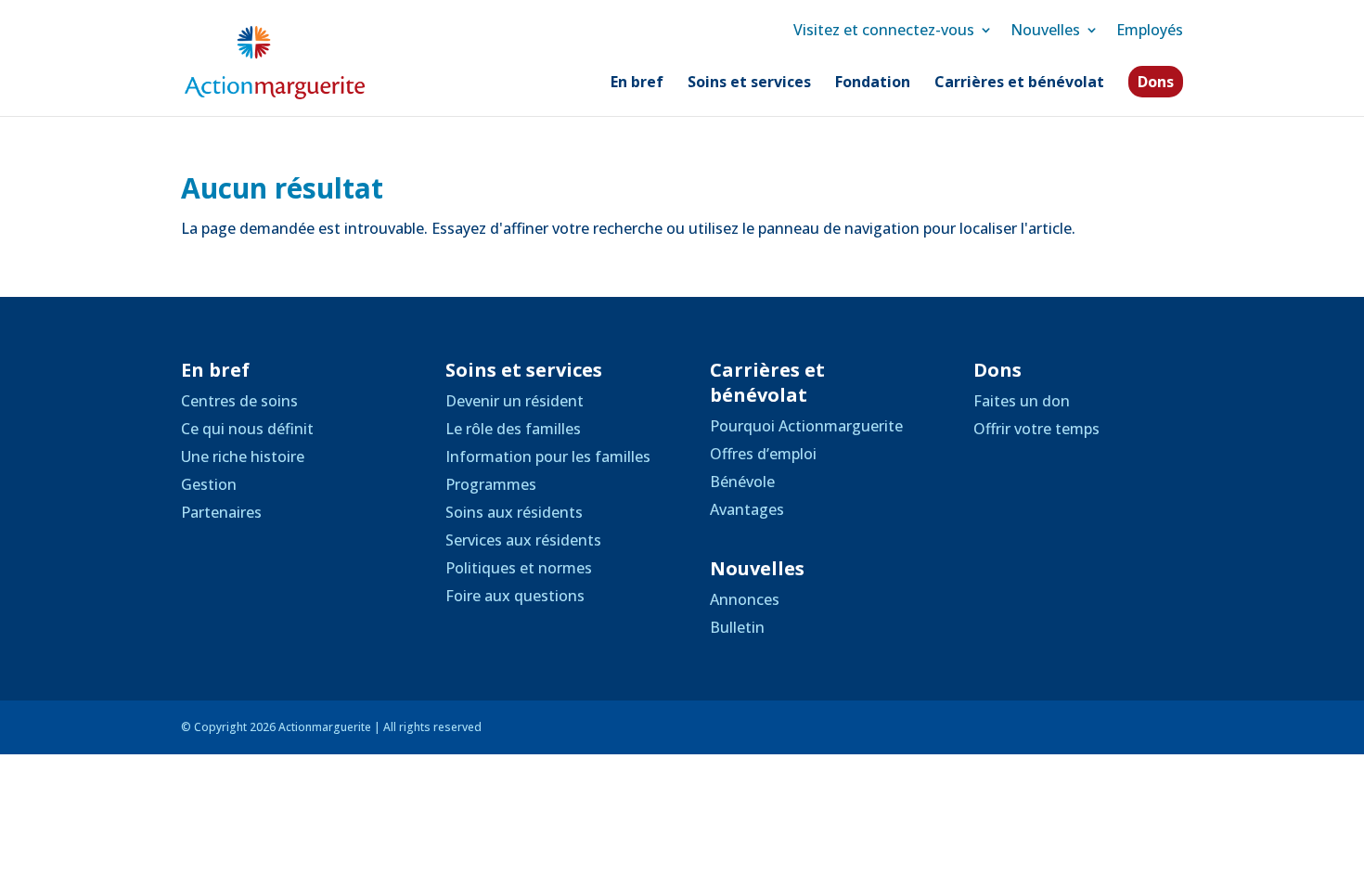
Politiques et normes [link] (518, 568)
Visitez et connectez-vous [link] (883, 29)
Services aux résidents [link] (523, 540)
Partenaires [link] (221, 512)
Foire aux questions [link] (515, 595)
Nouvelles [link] (1045, 29)
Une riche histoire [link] (242, 456)
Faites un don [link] (1021, 401)
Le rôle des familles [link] (513, 428)
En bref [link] (637, 83)
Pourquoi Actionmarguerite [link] (806, 426)
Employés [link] (1149, 29)
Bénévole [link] (742, 481)
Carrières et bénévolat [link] (1019, 83)
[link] (275, 61)
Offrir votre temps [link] (1036, 428)
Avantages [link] (747, 509)
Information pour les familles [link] (547, 456)
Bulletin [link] (737, 627)
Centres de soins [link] (239, 401)
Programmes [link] (490, 484)
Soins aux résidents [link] (514, 512)
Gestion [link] (209, 484)
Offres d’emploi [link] (763, 454)
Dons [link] (1156, 81)
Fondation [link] (872, 83)
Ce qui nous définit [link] (247, 428)
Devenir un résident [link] (514, 401)
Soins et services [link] (749, 83)
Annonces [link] (744, 599)
